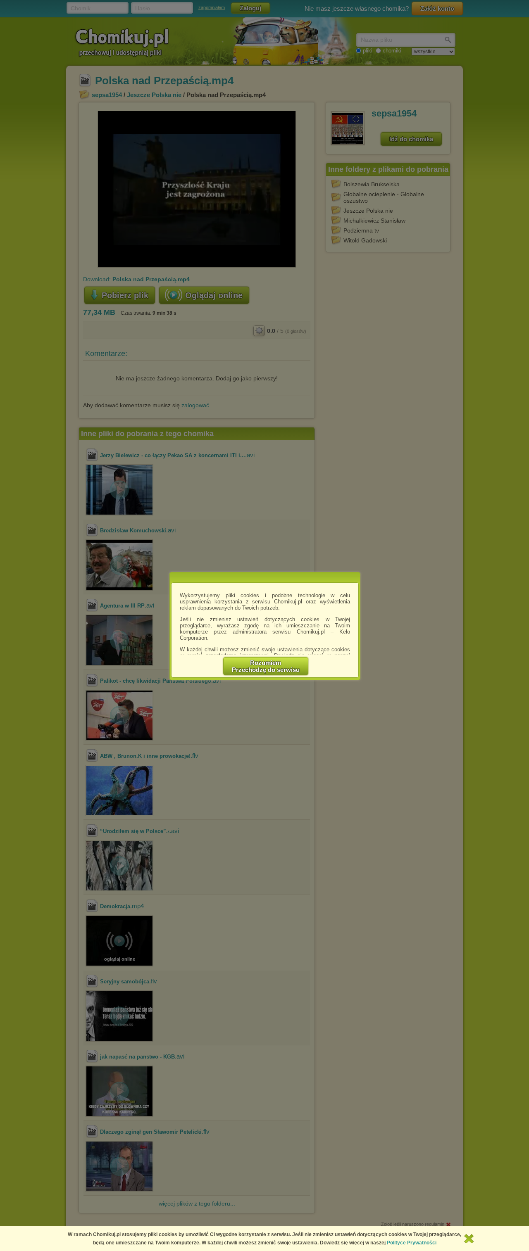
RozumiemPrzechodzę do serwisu (266, 666)
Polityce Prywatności (411, 1243)
